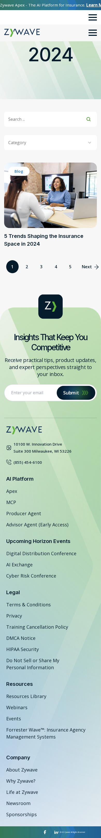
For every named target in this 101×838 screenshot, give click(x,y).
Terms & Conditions (28, 604)
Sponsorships (21, 814)
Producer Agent (23, 513)
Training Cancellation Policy (37, 627)
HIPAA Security (22, 649)
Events (13, 718)
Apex (11, 491)
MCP (11, 502)
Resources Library (26, 696)
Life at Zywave (22, 792)
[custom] (45, 832)
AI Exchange (19, 564)
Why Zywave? (20, 781)
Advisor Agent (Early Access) (37, 524)
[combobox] (47, 142)
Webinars (16, 707)
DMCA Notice (20, 638)
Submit (71, 393)
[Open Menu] (93, 17)
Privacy (14, 616)
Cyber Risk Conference (31, 576)
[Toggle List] (89, 142)
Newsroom (18, 803)
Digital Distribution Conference (41, 553)
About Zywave (22, 770)
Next (87, 267)
